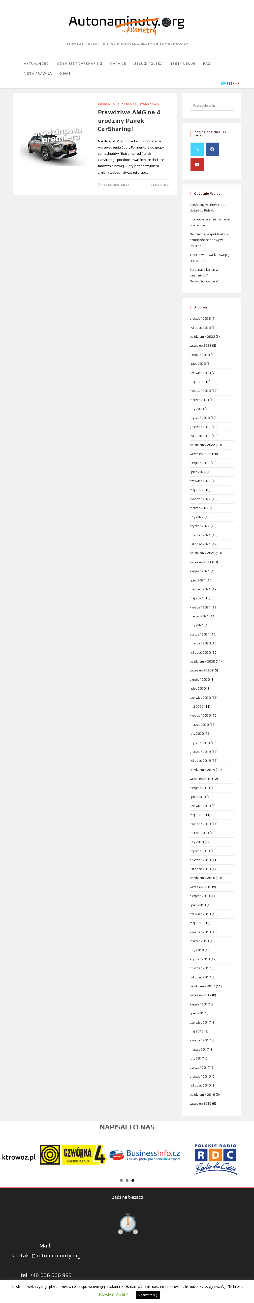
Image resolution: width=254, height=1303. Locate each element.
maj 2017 (197, 1031)
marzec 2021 (199, 616)
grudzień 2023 (200, 318)
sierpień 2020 (200, 679)
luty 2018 (197, 950)
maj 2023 (197, 382)
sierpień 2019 (200, 788)
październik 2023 (202, 336)
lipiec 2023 (198, 363)
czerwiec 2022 (200, 481)
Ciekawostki (109, 104)
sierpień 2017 (200, 1004)
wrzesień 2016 (200, 1103)
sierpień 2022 (200, 463)
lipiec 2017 (198, 1013)
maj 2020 (197, 706)
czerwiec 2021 (200, 589)
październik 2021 (202, 553)
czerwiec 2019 (200, 806)
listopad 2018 (200, 869)
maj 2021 (197, 598)
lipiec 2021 (198, 580)
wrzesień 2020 (200, 670)
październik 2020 (202, 661)
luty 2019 (197, 842)
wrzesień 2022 (200, 454)
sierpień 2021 (200, 571)
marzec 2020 (199, 725)
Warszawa (149, 104)
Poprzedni (8, 1154)
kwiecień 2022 (200, 499)
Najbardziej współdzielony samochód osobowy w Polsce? (209, 240)
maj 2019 (197, 815)
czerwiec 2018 (200, 914)
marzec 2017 (199, 1049)
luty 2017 (197, 1058)
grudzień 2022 (200, 427)
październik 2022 (202, 445)
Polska (130, 104)
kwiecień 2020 (200, 715)
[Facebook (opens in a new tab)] (229, 83)
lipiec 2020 (198, 688)
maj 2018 (197, 923)
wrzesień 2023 (200, 345)
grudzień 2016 (200, 1076)
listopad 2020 (200, 652)
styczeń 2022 (200, 526)
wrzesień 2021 (200, 562)
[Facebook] (212, 149)
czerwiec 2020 (200, 697)
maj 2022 (197, 490)
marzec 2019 (199, 833)
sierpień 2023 (200, 355)
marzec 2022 (199, 508)
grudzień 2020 (200, 643)
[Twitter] (197, 149)
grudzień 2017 (200, 968)
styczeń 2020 (200, 743)
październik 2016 (202, 1094)
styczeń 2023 (200, 418)
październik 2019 (202, 770)
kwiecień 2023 (200, 391)
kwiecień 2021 (200, 607)
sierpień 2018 (200, 896)
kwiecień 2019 (200, 824)
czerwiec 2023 (200, 373)
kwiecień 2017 (200, 1040)
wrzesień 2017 (200, 995)
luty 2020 (197, 733)
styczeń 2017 (200, 1067)
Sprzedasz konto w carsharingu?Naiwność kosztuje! (204, 275)
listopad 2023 (200, 328)
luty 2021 (197, 625)
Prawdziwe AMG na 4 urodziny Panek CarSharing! (129, 120)
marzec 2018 (199, 941)
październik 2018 (202, 878)
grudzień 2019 (200, 752)
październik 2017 (202, 986)
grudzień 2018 (200, 860)
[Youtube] (197, 164)
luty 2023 (197, 409)
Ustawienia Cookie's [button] (113, 1295)
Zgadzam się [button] (148, 1295)
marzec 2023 (199, 400)
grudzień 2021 (200, 535)
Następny (245, 1154)
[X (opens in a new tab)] (223, 83)
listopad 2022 (200, 436)
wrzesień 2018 (200, 887)
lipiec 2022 (198, 472)
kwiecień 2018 (200, 932)
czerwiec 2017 (200, 1022)
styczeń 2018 (200, 959)
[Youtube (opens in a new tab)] (236, 83)
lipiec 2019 (198, 797)
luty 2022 (197, 517)
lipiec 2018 (198, 905)
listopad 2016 (200, 1085)
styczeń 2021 (200, 634)
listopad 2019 (200, 760)
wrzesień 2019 (200, 779)
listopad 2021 (200, 544)
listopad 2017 (200, 977)
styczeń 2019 (200, 851)
